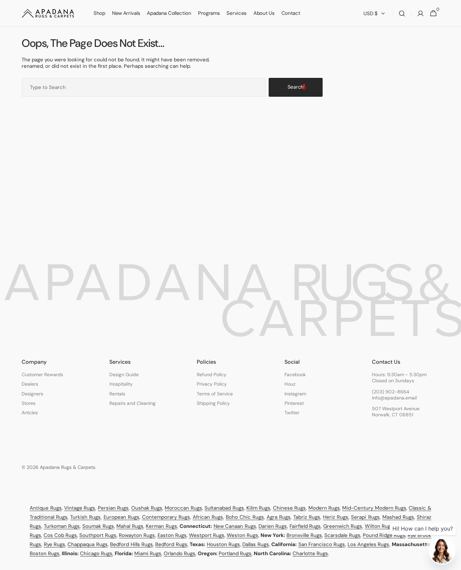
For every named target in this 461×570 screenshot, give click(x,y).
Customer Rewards (42, 374)
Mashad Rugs (398, 517)
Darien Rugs (273, 526)
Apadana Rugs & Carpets (67, 467)
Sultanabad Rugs (224, 508)
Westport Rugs (206, 535)
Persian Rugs (113, 508)
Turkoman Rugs (62, 526)
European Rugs (121, 517)
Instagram (295, 394)
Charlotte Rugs (310, 553)
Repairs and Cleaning (132, 403)
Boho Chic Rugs (245, 517)
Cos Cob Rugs (60, 535)
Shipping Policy (213, 403)
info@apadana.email (394, 398)
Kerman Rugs (161, 526)
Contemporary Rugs (166, 517)
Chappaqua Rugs (87, 544)
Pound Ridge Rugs (384, 535)
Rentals (117, 394)
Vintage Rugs (79, 508)
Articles (30, 413)
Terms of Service (215, 394)
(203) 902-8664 (390, 392)
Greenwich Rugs (342, 526)
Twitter (291, 413)
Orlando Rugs (179, 553)
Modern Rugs (324, 508)
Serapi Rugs (365, 517)
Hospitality (121, 384)
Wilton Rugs (379, 526)
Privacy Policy (212, 384)
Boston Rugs (44, 553)
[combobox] (144, 87)
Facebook (295, 374)
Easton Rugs (172, 535)
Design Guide (124, 374)
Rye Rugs (54, 544)
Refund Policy (211, 374)
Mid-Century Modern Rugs (374, 508)
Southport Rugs (97, 535)
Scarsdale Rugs (342, 535)
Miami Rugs (147, 553)
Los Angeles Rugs (368, 544)
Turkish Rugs (85, 517)
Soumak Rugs (98, 526)
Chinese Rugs (289, 508)
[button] (402, 13)
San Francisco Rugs (321, 544)
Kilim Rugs (258, 508)
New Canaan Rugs (235, 526)
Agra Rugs (279, 517)
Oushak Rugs (146, 508)
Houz (289, 384)
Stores (28, 403)
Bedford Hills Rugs (131, 544)
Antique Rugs (45, 508)
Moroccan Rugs (183, 508)
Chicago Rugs (96, 553)
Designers (32, 394)
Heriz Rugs (335, 517)
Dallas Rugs (255, 544)
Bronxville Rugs (304, 535)
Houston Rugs (223, 544)
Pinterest (294, 403)
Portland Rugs (235, 553)
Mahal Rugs (129, 526)
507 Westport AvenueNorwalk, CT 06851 (395, 412)
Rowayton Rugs (137, 535)
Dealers (30, 384)
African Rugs (208, 517)
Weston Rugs (242, 535)
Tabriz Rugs (306, 517)
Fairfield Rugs (305, 526)
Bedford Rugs (171, 544)
